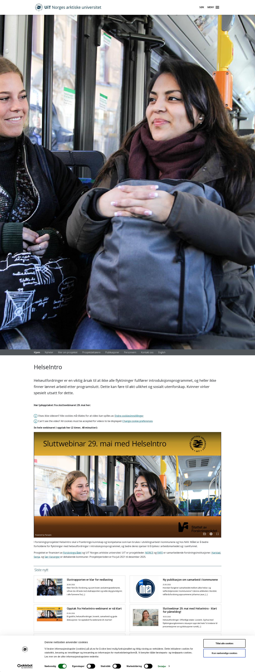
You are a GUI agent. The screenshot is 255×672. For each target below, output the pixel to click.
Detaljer (162, 666)
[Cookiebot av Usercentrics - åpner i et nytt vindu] (25, 666)
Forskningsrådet (72, 552)
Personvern (130, 352)
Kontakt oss (147, 352)
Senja (37, 556)
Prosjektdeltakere (91, 352)
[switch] (91, 666)
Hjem (37, 352)
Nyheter (49, 352)
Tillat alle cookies (224, 643)
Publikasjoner (112, 352)
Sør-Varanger (52, 556)
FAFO (160, 552)
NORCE (149, 552)
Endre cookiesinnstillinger (129, 415)
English (161, 352)
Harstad (215, 552)
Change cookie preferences (137, 421)
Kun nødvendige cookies (224, 653)
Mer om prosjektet (67, 352)
